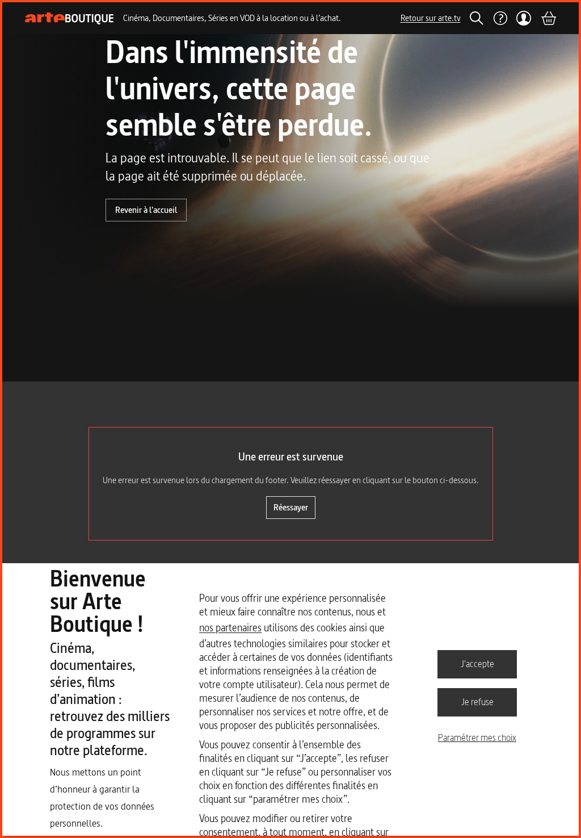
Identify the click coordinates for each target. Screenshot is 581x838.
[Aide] (499, 18)
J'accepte (477, 663)
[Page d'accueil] (69, 18)
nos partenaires (230, 628)
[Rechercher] (476, 18)
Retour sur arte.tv (431, 18)
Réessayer (290, 507)
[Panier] (548, 18)
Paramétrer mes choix (477, 737)
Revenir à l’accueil (146, 210)
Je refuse (477, 701)
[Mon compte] (524, 18)
